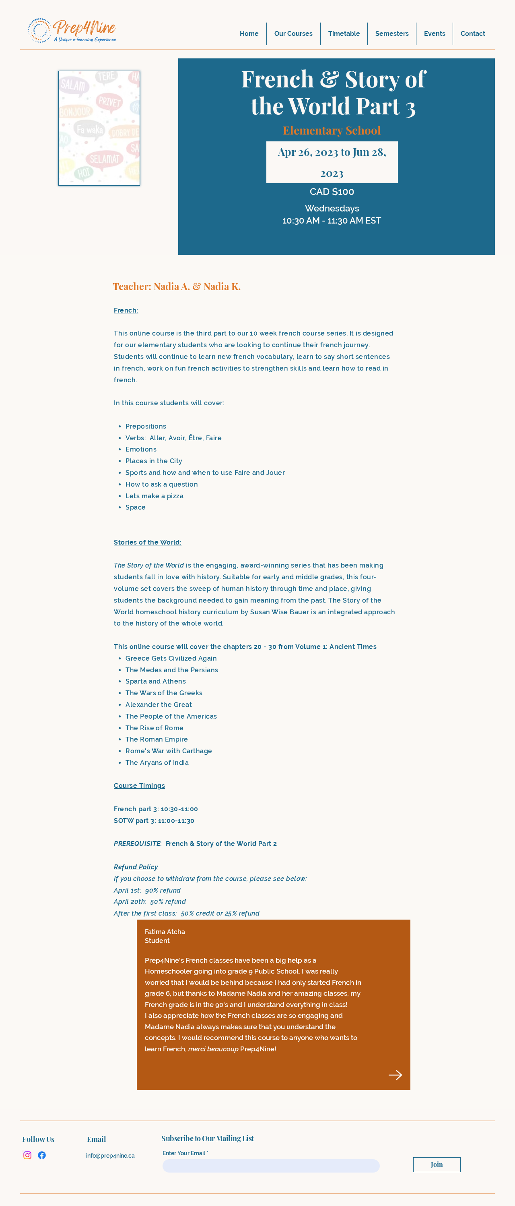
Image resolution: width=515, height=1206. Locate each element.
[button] (293, 34)
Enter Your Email (184, 1153)
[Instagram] (27, 1155)
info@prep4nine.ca (110, 1155)
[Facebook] (42, 1155)
